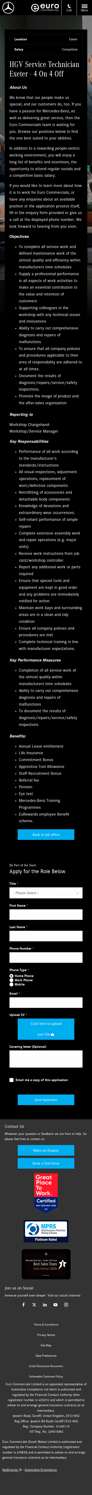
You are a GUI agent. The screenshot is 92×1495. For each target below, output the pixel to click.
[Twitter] (34, 1305)
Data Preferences (46, 1356)
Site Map (46, 1345)
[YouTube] (55, 1305)
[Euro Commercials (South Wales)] (45, 8)
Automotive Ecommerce (41, 1470)
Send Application (46, 1100)
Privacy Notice (46, 1335)
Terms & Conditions (46, 1325)
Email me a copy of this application (42, 1080)
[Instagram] (66, 1305)
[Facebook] (23, 1305)
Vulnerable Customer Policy (46, 1376)
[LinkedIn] (45, 1305)
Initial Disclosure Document (46, 1366)
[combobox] (46, 892)
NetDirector (10, 1470)
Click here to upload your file (46, 1029)
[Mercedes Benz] (8, 8)
